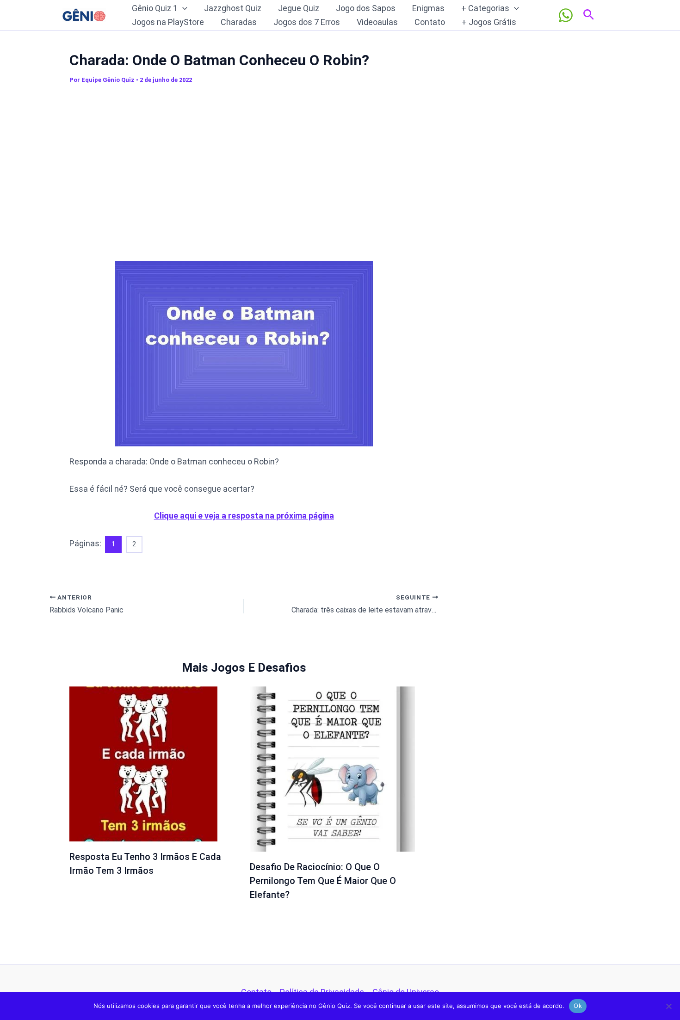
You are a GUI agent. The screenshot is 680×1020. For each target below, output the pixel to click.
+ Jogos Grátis (489, 22)
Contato (429, 22)
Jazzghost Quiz (232, 8)
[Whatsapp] (566, 15)
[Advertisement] (243, 170)
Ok (578, 1005)
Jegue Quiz (298, 8)
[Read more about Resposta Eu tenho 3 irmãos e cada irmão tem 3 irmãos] (143, 763)
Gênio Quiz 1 (155, 8)
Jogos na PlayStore (168, 22)
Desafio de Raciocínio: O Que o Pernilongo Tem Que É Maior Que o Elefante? (323, 880)
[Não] (668, 1006)
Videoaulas (377, 22)
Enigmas (428, 8)
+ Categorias (485, 8)
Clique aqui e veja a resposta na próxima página (244, 515)
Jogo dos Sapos (366, 8)
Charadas (239, 22)
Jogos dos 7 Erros (306, 22)
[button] (182, 8)
